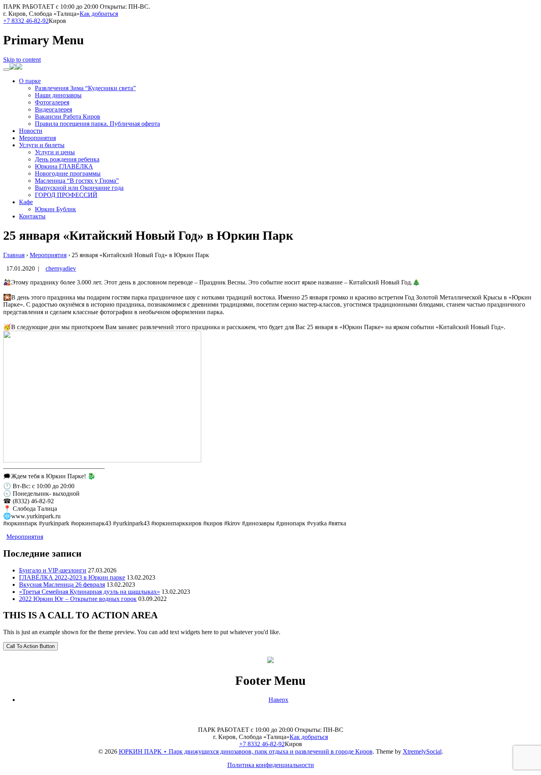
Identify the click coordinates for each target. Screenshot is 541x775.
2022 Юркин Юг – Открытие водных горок (78, 598)
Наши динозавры (58, 95)
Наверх (278, 699)
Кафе (26, 202)
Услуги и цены (55, 152)
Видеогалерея (53, 109)
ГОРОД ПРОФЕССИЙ (66, 194)
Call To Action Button (30, 646)
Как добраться (99, 13)
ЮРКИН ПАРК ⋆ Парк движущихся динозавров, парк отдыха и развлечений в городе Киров (246, 751)
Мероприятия (37, 138)
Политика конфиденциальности (270, 765)
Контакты (32, 216)
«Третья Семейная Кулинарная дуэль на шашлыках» (89, 591)
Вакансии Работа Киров (67, 116)
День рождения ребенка (67, 159)
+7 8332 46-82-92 (26, 20)
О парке (30, 81)
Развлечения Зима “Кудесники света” (85, 88)
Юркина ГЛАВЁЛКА (64, 166)
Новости (30, 130)
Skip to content (22, 59)
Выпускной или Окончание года (79, 187)
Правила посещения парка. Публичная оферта (97, 123)
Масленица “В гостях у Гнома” (77, 180)
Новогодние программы (68, 173)
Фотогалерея (52, 102)
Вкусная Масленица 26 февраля (62, 584)
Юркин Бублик (55, 209)
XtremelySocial (422, 751)
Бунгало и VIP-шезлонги (52, 570)
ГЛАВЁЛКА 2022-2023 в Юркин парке (72, 577)
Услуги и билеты (42, 145)
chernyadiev (61, 268)
